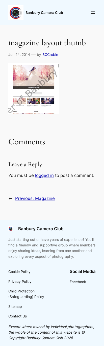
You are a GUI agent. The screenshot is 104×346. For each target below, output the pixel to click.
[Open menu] (93, 13)
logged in (44, 175)
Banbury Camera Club (44, 12)
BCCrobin (50, 54)
